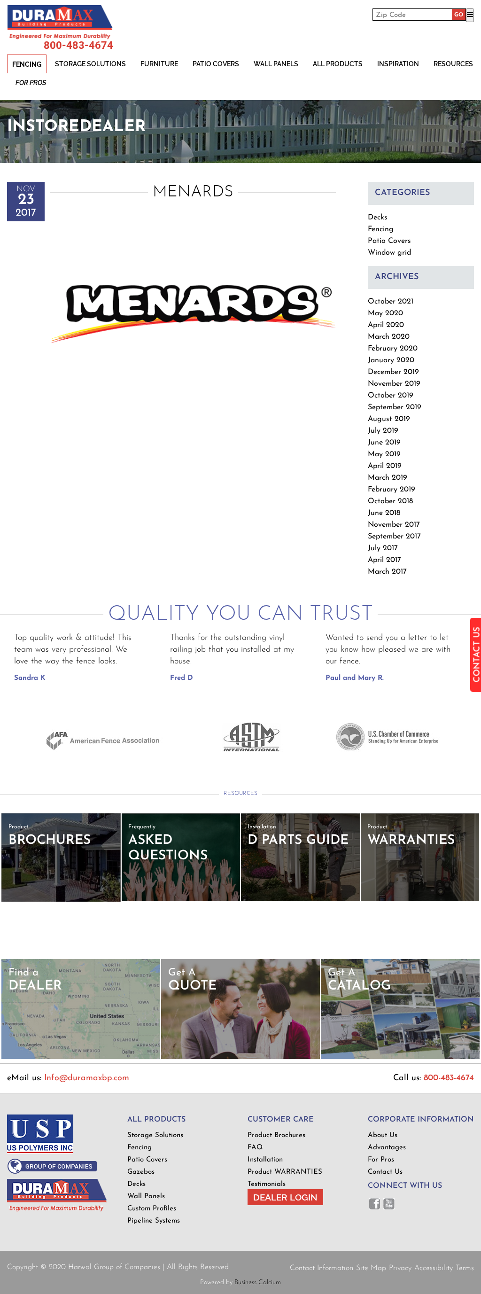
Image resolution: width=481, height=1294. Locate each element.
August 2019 (389, 419)
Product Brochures (276, 1135)
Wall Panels (276, 64)
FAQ (255, 1147)
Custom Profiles (151, 1208)
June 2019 (384, 442)
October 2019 (390, 395)
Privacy (400, 1268)
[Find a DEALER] (81, 1057)
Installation (265, 1159)
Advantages (387, 1147)
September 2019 (394, 407)
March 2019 (387, 478)
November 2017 (394, 525)
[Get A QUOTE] (240, 1057)
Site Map (371, 1268)
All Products (338, 64)
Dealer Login (285, 1197)
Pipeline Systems (153, 1220)
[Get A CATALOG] (400, 1057)
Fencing (26, 64)
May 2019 (384, 454)
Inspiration (398, 64)
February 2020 (393, 348)
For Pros (31, 82)
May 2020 (385, 313)
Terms (465, 1268)
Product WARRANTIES (285, 1172)
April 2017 (384, 560)
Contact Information (321, 1268)
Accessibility (433, 1268)
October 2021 (390, 301)
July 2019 (383, 431)
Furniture (159, 64)
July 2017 (383, 548)
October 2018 (390, 501)
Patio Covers (216, 64)
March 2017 (387, 572)
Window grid (389, 253)
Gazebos (141, 1172)
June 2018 (384, 513)
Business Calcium (257, 1282)
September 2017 (394, 536)
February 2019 (391, 489)
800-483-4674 (78, 45)
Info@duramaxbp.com (86, 1078)
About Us (382, 1135)
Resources (453, 64)
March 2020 (389, 337)
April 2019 (385, 466)
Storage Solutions (90, 64)
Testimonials (267, 1184)
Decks (378, 217)
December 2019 (393, 372)
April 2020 (386, 325)
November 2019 (394, 384)
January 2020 (391, 360)
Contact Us (385, 1172)
